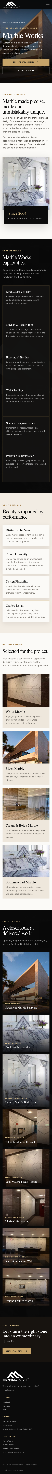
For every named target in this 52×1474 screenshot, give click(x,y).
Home (5, 22)
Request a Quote (26, 70)
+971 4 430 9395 (9, 1421)
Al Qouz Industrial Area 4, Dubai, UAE (17, 1429)
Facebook (6, 1402)
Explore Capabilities (23, 62)
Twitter (5, 1410)
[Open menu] (47, 5)
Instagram (6, 1406)
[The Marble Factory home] (11, 4)
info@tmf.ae (7, 1425)
